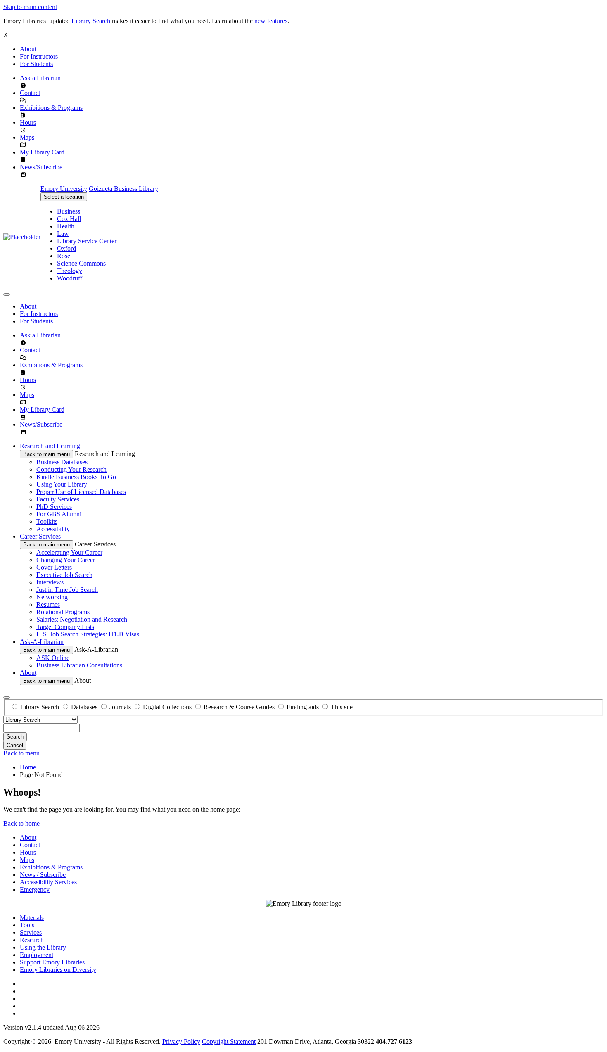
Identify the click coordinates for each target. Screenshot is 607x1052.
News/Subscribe (41, 167)
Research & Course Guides (239, 706)
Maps (27, 137)
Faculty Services (57, 499)
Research (32, 939)
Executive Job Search (64, 574)
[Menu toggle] (6, 294)
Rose (63, 255)
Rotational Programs (63, 611)
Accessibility (53, 528)
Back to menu (21, 753)
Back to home (21, 823)
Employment (36, 954)
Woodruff (69, 278)
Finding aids (303, 706)
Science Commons (81, 263)
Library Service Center (86, 241)
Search (15, 737)
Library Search (90, 20)
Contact (30, 92)
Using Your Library (61, 484)
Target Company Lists (65, 626)
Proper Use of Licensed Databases (81, 491)
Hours (28, 122)
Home (28, 767)
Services (31, 932)
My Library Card (42, 152)
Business (68, 211)
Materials (32, 917)
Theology (69, 270)
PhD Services (54, 506)
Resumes (48, 604)
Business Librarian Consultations (79, 665)
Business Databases (62, 461)
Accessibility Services (48, 882)
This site (342, 706)
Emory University (63, 188)
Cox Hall (69, 218)
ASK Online (52, 657)
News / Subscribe (43, 874)
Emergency (35, 889)
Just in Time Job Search (67, 589)
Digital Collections (167, 706)
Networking (52, 597)
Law (63, 233)
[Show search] (6, 697)
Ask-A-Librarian (42, 641)
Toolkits (46, 521)
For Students (36, 63)
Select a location (64, 197)
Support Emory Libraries (52, 962)
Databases (84, 706)
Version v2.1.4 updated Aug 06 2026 (51, 1027)
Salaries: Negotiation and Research (81, 619)
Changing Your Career (65, 559)
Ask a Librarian (40, 77)
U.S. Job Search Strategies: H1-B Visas (87, 634)
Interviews (50, 582)
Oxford (66, 248)
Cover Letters (54, 567)
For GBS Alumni (58, 514)
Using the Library (43, 947)
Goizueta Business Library (123, 188)
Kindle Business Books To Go (76, 476)
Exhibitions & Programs (51, 107)
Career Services (40, 536)
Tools (27, 925)
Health (65, 226)
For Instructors (39, 56)
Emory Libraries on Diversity (58, 969)
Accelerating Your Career (69, 552)
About (28, 48)
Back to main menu (46, 454)
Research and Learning (50, 445)
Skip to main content (30, 6)
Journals (120, 706)
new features (270, 20)
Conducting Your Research (71, 469)
